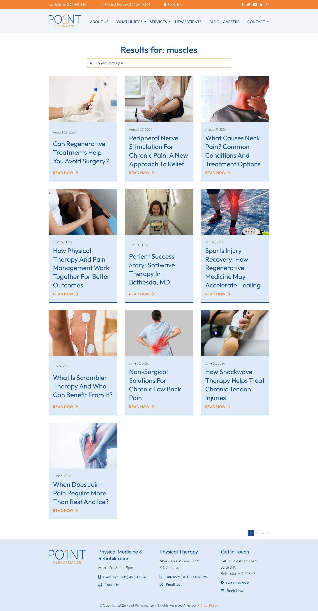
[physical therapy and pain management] (83, 190)
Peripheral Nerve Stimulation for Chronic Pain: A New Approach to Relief (158, 151)
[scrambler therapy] (83, 312)
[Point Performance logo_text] (65, 17)
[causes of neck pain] (235, 78)
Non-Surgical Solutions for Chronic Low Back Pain (155, 384)
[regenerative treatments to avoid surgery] (83, 78)
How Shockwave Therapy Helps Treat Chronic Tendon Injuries (235, 384)
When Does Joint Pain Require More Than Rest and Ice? (81, 493)
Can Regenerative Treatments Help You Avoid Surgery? (81, 152)
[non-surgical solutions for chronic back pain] (159, 312)
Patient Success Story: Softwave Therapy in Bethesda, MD (152, 269)
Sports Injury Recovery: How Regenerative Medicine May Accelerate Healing (233, 267)
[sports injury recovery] (235, 190)
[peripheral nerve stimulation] (159, 78)
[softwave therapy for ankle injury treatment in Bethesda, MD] (159, 190)
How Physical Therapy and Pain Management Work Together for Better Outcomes (81, 267)
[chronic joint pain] (83, 424)
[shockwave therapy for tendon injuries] (235, 312)
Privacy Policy (208, 605)
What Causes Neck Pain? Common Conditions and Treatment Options (233, 151)
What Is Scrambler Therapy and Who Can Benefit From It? (83, 386)
